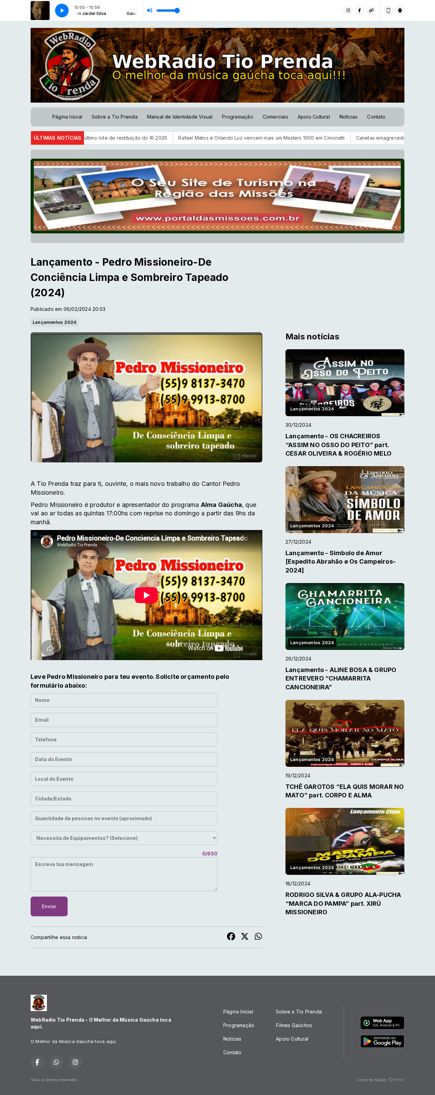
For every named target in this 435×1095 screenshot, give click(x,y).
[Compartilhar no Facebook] (231, 937)
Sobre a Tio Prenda (115, 117)
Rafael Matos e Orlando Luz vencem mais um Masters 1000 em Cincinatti (181, 138)
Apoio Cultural (314, 117)
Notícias (349, 117)
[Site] (371, 10)
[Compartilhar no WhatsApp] (258, 937)
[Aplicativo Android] (400, 10)
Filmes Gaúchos (294, 1025)
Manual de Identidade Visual (180, 117)
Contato (376, 117)
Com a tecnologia (371, 1080)
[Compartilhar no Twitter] (245, 937)
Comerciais (275, 117)
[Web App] (388, 10)
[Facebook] (359, 10)
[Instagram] (348, 10)
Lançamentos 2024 (54, 322)
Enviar (49, 906)
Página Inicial (67, 117)
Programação (237, 117)
